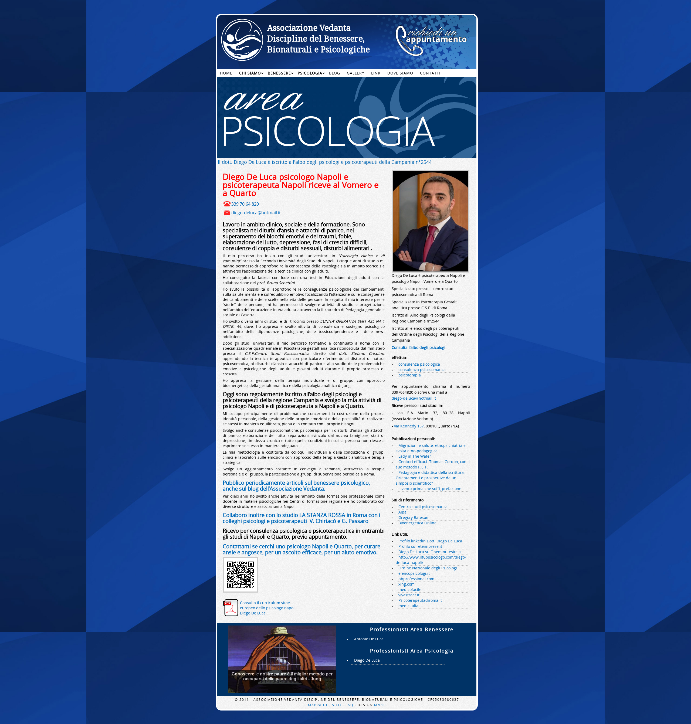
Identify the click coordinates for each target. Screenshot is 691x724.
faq (349, 705)
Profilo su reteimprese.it (420, 546)
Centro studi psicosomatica (423, 506)
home (226, 73)
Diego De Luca (367, 660)
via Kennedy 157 (409, 426)
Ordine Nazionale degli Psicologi (427, 567)
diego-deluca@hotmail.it (256, 213)
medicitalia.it (410, 605)
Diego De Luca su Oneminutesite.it (429, 551)
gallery (355, 73)
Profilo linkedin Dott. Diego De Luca (430, 540)
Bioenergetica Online (417, 522)
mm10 (380, 705)
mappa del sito (324, 705)
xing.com (406, 584)
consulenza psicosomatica (422, 369)
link (376, 73)
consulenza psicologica (419, 364)
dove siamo (400, 73)
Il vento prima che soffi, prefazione (429, 488)
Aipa (402, 512)
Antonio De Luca (369, 638)
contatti (430, 73)
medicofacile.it (411, 589)
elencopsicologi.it (414, 573)
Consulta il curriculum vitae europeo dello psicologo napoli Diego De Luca (268, 608)
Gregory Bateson (413, 517)
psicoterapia (409, 375)
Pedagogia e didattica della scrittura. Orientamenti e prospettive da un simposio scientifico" (430, 478)
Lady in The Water (414, 456)
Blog (334, 73)
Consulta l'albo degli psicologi (418, 347)
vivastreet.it (408, 594)
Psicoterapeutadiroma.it (420, 600)
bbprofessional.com (416, 578)
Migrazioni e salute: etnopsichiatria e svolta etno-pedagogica (431, 448)
